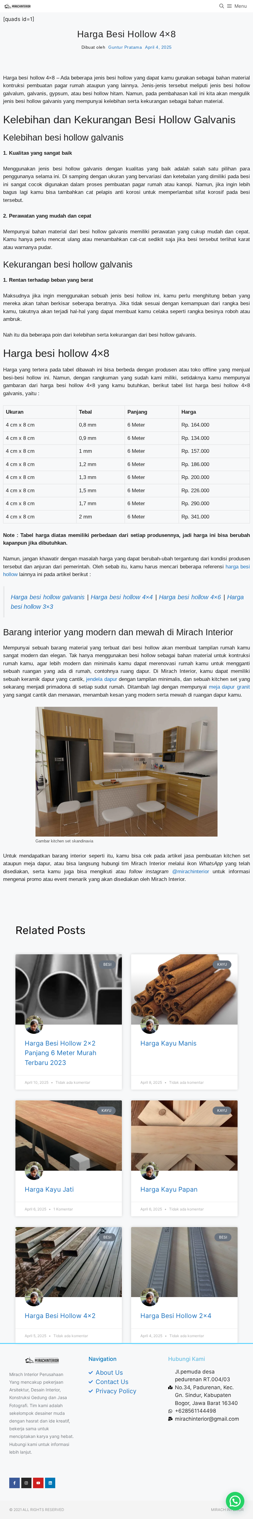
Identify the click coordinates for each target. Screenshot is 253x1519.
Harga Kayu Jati (49, 1189)
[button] (235, 1501)
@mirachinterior (190, 871)
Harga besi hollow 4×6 (190, 597)
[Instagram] (26, 1483)
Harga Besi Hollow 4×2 (60, 1316)
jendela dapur (101, 679)
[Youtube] (38, 1483)
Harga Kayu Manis (168, 1043)
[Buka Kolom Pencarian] (222, 6)
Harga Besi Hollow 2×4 (175, 1316)
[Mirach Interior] (17, 6)
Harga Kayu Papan (168, 1189)
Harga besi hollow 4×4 (122, 597)
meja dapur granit (229, 687)
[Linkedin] (50, 1483)
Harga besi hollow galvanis (48, 597)
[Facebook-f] (14, 1483)
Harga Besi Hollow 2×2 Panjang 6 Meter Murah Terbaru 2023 (60, 1053)
